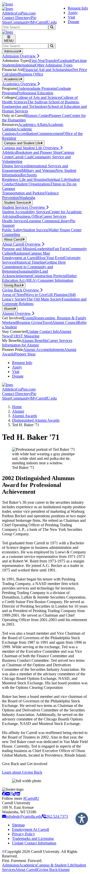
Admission (10, 865)
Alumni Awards (24, 416)
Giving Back (47, 869)
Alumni (18, 411)
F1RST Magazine (25, 336)
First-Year (37, 60)
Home (17, 407)
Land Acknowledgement (25, 273)
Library (64, 221)
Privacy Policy (23, 834)
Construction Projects (49, 276)
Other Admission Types (53, 65)
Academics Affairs (33, 124)
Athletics (9, 152)
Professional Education (35, 93)
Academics (27, 865)
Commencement (50, 133)
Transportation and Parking (23, 193)
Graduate (65, 60)
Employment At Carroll (30, 829)
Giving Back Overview (21, 290)
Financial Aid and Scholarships (47, 69)
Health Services (14, 221)
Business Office (30, 74)
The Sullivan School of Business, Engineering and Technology (41, 104)
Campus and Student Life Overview (31, 148)
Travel (47, 322)
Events (28, 318)
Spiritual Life (57, 179)
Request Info (78, 8)
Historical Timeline (30, 262)
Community (20, 22)
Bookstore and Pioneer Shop (38, 152)
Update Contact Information (34, 843)
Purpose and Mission (18, 249)
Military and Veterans (39, 170)
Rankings (21, 253)
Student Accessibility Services (25, 212)
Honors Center (37, 115)
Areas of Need (13, 295)
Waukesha (27, 197)
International (25, 65)
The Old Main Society (44, 299)
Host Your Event (51, 258)
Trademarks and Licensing (33, 838)
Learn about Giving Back (22, 772)
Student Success (35, 230)
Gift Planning (57, 295)
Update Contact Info (43, 331)
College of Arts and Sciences (38, 97)
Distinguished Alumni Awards (36, 420)
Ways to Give (35, 295)
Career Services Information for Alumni (37, 342)
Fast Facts (60, 249)
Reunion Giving (29, 322)
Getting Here (55, 262)
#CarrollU (31, 798)
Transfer (51, 60)
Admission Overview (19, 56)
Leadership (43, 249)
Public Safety (12, 230)
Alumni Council (65, 322)
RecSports (28, 175)
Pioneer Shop (25, 354)
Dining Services (14, 166)
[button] (81, 818)
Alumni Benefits (35, 340)
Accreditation (26, 133)
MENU (9, 41)
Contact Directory (16, 18)
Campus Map (39, 253)
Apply (73, 13)
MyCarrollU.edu (43, 22)
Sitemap (18, 825)
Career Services (54, 216)
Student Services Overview (24, 207)
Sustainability (29, 271)
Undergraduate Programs (36, 88)
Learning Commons (42, 221)
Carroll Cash (22, 157)
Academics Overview (19, 84)
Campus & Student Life (55, 865)
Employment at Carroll (20, 258)
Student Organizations (33, 184)
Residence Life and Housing (24, 179)
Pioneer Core (59, 115)
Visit (71, 17)
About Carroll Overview (22, 244)
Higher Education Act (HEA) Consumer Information (39, 278)
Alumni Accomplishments (43, 349)
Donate (73, 22)
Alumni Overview (17, 313)
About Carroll (26, 869)
